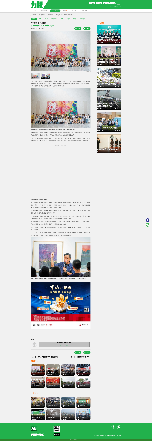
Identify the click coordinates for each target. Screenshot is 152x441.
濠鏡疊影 (54, 19)
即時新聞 (44, 11)
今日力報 (55, 11)
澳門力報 (33, 15)
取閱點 (74, 11)
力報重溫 (84, 11)
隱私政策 (113, 435)
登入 (93, 3)
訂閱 (107, 3)
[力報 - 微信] (148, 225)
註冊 (61, 345)
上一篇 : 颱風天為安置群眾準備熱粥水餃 (45, 357)
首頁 (34, 11)
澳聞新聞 (51, 15)
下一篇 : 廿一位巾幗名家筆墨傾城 (78, 357)
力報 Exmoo (38, 435)
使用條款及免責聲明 (105, 435)
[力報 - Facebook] (148, 220)
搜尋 (100, 3)
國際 (40, 19)
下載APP (115, 7)
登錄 (67, 345)
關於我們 (96, 435)
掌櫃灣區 (82, 19)
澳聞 (33, 19)
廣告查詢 (119, 435)
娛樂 (74, 19)
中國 (46, 19)
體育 (62, 19)
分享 (88, 28)
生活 (65, 11)
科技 (68, 19)
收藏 (79, 28)
